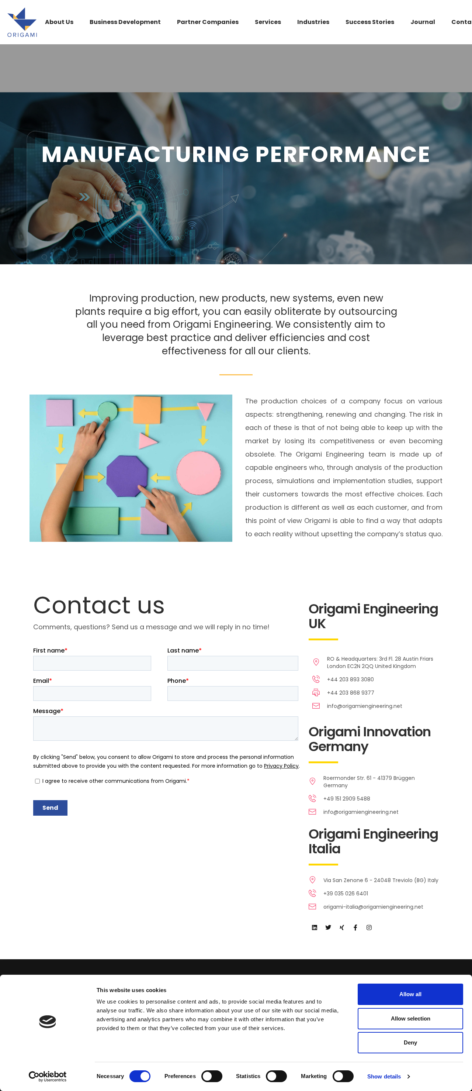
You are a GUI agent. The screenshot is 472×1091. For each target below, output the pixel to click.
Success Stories (370, 22)
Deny (410, 1042)
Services (268, 22)
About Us (59, 22)
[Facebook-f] (355, 927)
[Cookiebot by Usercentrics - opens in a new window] (47, 1076)
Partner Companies (208, 22)
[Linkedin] (314, 927)
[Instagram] (369, 927)
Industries (313, 22)
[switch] (211, 1076)
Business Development (125, 22)
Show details (384, 1076)
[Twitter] (328, 927)
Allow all (410, 994)
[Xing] (342, 927)
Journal (422, 22)
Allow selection (410, 1018)
